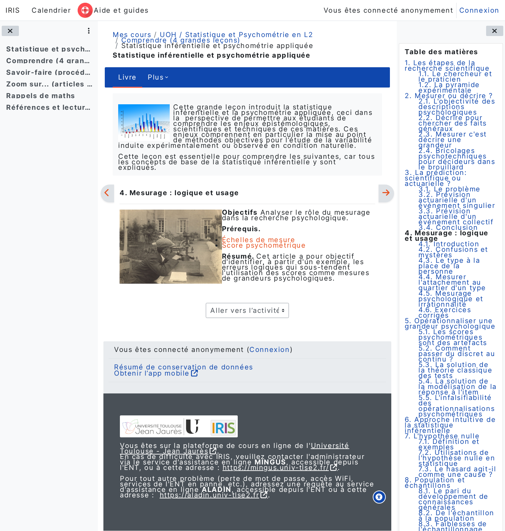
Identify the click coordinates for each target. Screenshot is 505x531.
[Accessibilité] (379, 497)
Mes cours (132, 35)
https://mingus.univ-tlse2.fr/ (276, 467)
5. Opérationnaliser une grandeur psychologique (450, 323)
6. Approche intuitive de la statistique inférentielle (450, 425)
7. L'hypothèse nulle (442, 436)
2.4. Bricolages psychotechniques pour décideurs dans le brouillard (456, 158)
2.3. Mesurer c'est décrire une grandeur (452, 139)
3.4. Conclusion (448, 227)
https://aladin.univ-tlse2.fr (209, 495)
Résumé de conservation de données (183, 367)
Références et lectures (49, 107)
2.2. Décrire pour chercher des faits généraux (452, 123)
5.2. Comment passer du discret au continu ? (456, 353)
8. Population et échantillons (435, 482)
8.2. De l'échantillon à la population (456, 515)
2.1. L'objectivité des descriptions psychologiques (456, 106)
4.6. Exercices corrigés (444, 312)
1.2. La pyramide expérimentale (449, 87)
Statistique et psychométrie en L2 (49, 49)
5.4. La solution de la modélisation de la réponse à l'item (457, 386)
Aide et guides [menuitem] (121, 10)
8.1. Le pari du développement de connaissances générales (453, 499)
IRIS (12, 10)
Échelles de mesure (258, 240)
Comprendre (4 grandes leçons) (49, 60)
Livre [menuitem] (127, 77)
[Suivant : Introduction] (386, 193)
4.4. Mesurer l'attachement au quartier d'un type (452, 282)
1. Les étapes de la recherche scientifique (447, 65)
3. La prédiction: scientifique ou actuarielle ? (436, 178)
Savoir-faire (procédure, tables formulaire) (49, 72)
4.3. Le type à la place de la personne (449, 265)
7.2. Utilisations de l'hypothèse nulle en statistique (456, 458)
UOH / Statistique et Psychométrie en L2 (236, 35)
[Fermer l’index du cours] (10, 31)
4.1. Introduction (448, 244)
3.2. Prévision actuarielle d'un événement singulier (456, 200)
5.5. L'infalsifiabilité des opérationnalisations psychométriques (456, 405)
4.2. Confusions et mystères (453, 252)
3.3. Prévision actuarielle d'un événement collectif (455, 216)
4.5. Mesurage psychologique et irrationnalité (450, 298)
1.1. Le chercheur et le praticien (455, 76)
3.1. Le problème (449, 189)
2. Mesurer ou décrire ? (449, 96)
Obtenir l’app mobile (152, 373)
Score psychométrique (264, 245)
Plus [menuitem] (156, 77)
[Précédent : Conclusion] (107, 193)
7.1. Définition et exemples (449, 444)
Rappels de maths (40, 95)
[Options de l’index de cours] (89, 31)
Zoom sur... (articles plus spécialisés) (49, 84)
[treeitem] (49, 49)
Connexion (479, 10)
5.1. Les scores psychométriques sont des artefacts (452, 337)
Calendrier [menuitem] (51, 10)
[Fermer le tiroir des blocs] (494, 31)
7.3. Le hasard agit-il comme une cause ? (457, 472)
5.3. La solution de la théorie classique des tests (455, 370)
